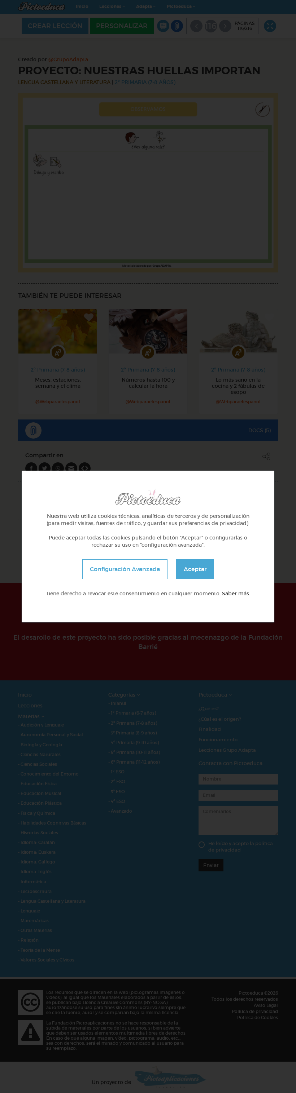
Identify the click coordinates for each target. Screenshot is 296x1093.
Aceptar (195, 569)
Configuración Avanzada (125, 569)
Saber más (235, 593)
